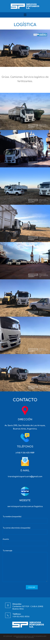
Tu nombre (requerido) (12, 516)
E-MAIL (25, 470)
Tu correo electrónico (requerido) (16, 528)
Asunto (6, 539)
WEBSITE (25, 500)
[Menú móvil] (25, 15)
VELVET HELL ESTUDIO (26, 637)
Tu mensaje (7, 550)
